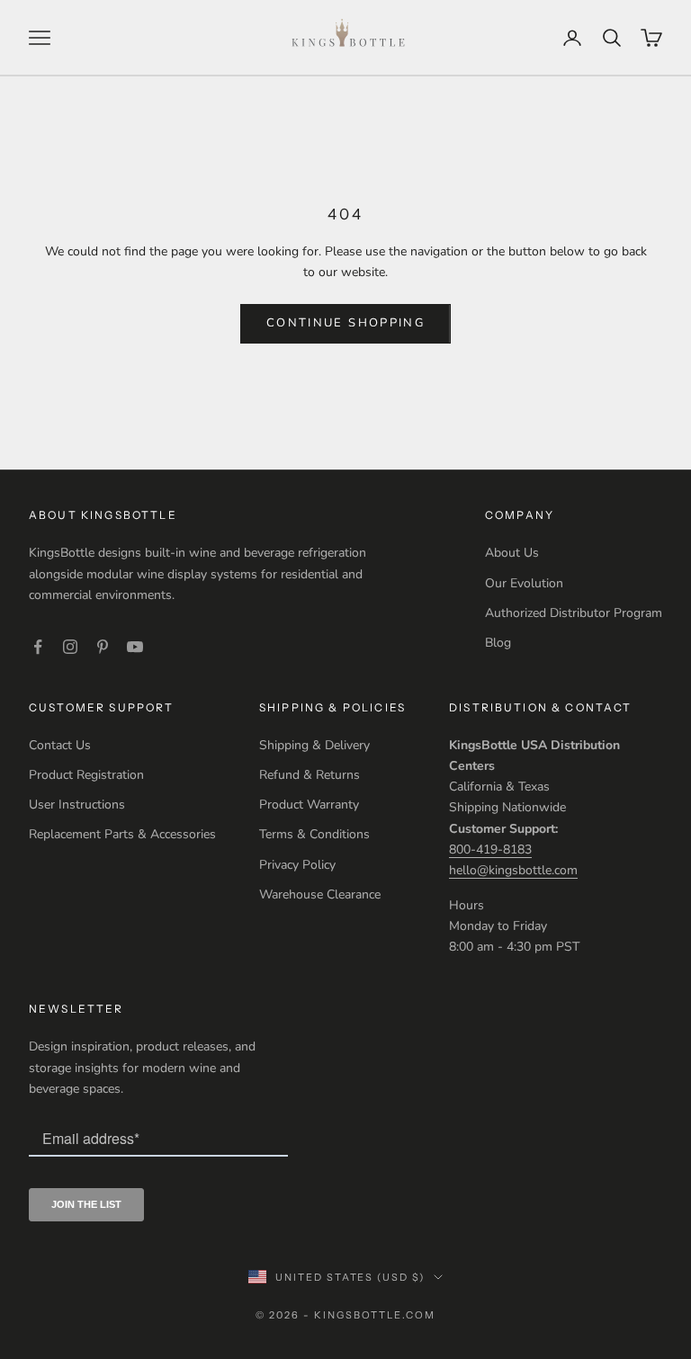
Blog (498, 642)
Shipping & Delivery (314, 745)
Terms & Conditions (314, 834)
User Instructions (77, 804)
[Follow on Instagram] (70, 647)
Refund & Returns (309, 774)
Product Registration (86, 774)
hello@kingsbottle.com (513, 870)
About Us (512, 552)
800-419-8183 (490, 849)
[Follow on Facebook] (38, 647)
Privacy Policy (297, 864)
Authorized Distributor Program (573, 612)
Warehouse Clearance (320, 894)
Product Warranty (309, 804)
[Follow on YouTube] (135, 647)
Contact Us (60, 745)
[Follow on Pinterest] (103, 647)
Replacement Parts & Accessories (122, 834)
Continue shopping (345, 323)
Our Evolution (524, 583)
